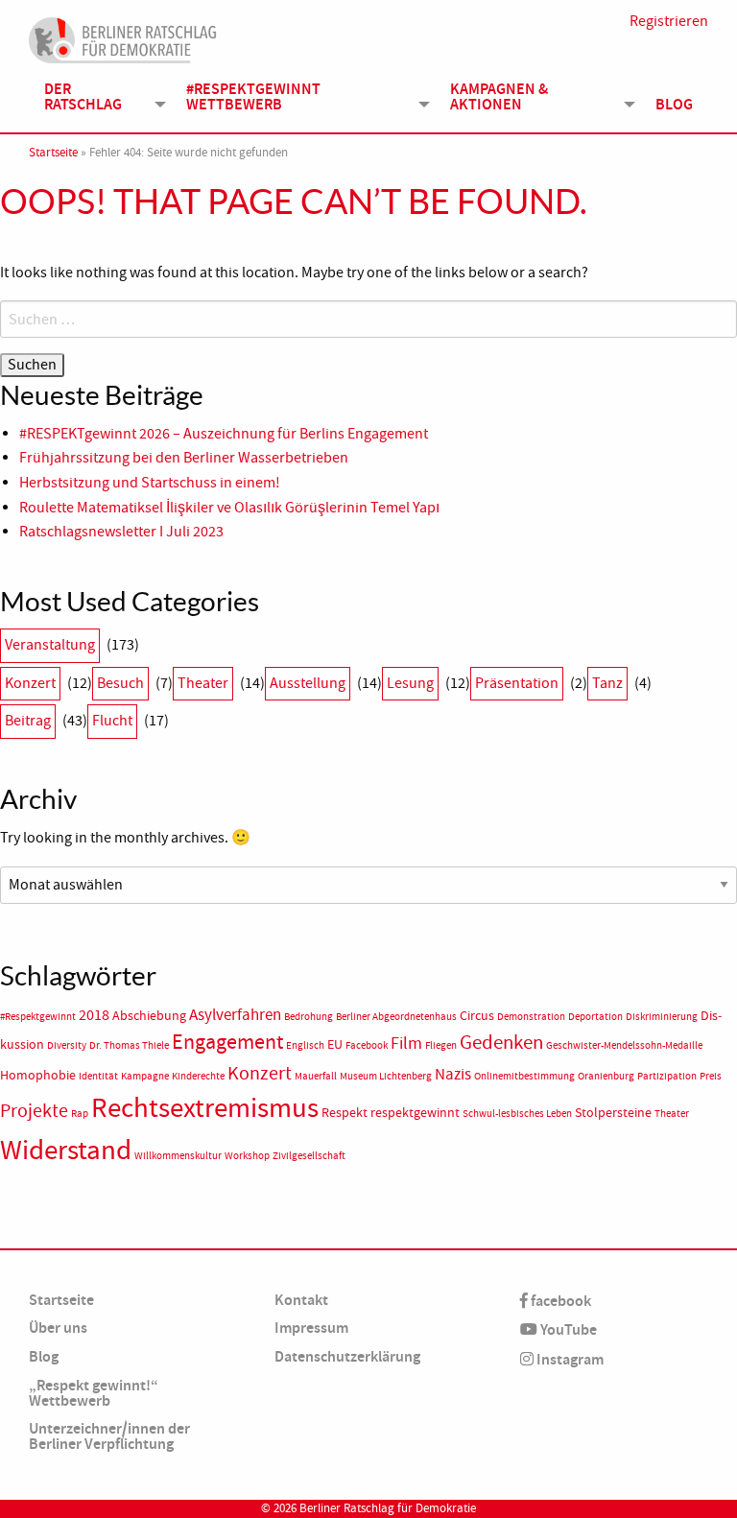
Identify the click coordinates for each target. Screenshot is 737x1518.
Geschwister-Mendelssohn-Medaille (624, 1045)
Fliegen (441, 1045)
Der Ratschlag (83, 96)
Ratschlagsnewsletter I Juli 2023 (121, 531)
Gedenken (501, 1042)
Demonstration (531, 1016)
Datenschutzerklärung (347, 1356)
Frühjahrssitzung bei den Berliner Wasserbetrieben (183, 457)
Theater (203, 683)
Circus (477, 1016)
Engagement (227, 1042)
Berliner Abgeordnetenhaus (396, 1016)
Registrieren (669, 21)
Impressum (311, 1327)
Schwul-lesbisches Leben (517, 1113)
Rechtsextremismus (205, 1108)
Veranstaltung (50, 644)
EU (335, 1044)
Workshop (247, 1156)
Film (406, 1043)
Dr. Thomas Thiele (129, 1045)
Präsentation (517, 683)
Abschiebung (149, 1016)
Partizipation (667, 1076)
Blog (674, 104)
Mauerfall (316, 1076)
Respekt (344, 1112)
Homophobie (38, 1075)
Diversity (66, 1045)
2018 (94, 1015)
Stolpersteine (613, 1112)
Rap (79, 1113)
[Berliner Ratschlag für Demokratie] (123, 37)
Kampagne (145, 1076)
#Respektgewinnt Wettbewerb (253, 96)
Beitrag (28, 720)
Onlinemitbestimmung (524, 1076)
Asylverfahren (235, 1014)
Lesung (410, 683)
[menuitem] (100, 97)
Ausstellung (307, 683)
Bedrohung (308, 1016)
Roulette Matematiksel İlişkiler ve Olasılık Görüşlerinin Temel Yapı (229, 507)
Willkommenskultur (178, 1156)
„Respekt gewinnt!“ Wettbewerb (93, 1393)
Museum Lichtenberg (386, 1076)
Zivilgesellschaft (309, 1156)
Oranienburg (606, 1076)
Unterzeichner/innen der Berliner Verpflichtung (109, 1436)
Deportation (595, 1016)
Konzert (30, 683)
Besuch (120, 683)
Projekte (34, 1111)
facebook (559, 1301)
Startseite (53, 152)
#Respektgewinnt (38, 1016)
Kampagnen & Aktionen (499, 96)
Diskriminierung (662, 1016)
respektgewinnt (415, 1112)
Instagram (569, 1359)
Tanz (607, 683)
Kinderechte (198, 1076)
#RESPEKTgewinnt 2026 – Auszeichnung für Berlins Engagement (223, 433)
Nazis (453, 1073)
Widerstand (65, 1150)
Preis (711, 1076)
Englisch (305, 1045)
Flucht (112, 720)
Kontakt (301, 1300)
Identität (98, 1076)
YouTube (567, 1329)
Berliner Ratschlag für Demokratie (387, 1508)
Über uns (58, 1327)
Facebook (366, 1045)
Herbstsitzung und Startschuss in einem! (149, 482)
